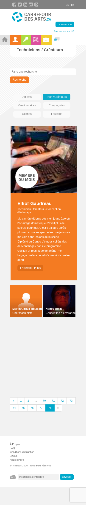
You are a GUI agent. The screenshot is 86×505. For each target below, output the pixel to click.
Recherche (19, 79)
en (67, 5)
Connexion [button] (65, 24)
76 (32, 407)
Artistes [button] (27, 97)
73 (71, 400)
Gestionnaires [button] (27, 105)
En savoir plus (30, 268)
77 (41, 407)
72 (62, 400)
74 (14, 407)
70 (44, 400)
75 (23, 407)
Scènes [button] (27, 114)
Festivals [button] (56, 114)
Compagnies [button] (57, 105)
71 (53, 400)
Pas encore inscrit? (64, 31)
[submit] (67, 477)
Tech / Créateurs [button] (56, 97)
